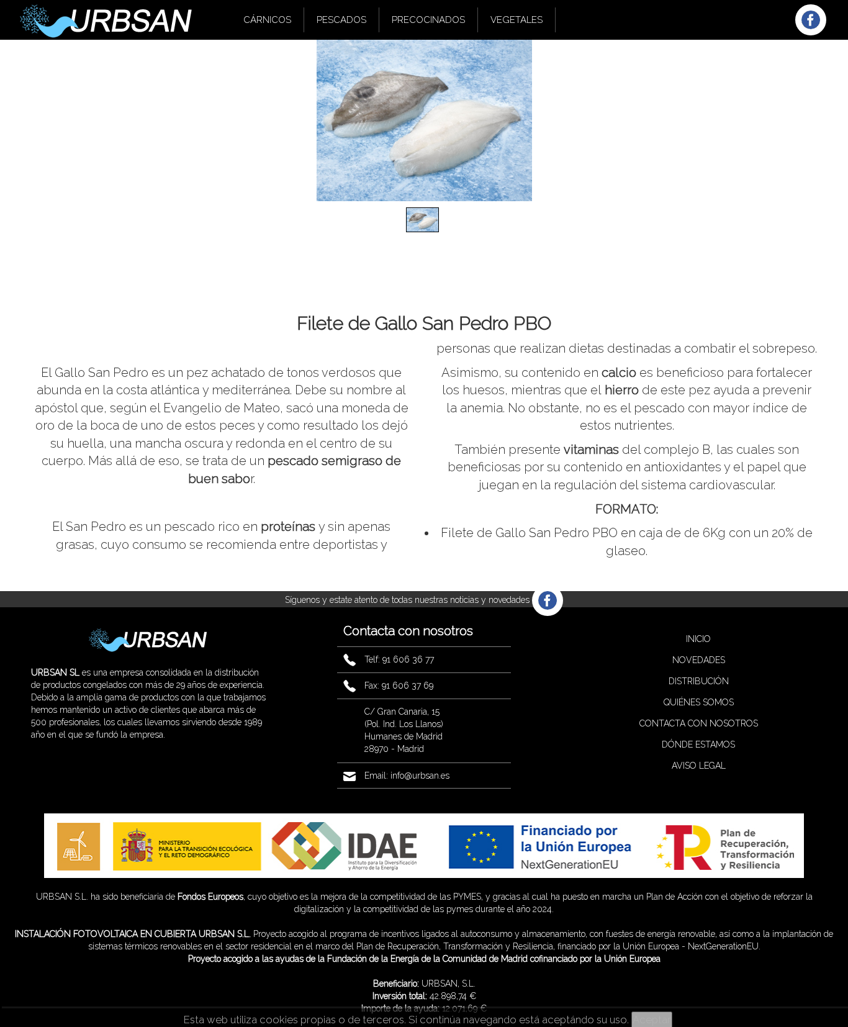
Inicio (698, 639)
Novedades (698, 660)
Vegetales (516, 19)
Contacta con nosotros (698, 723)
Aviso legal (699, 766)
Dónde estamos (698, 744)
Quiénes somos (699, 702)
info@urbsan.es (419, 775)
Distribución (699, 681)
